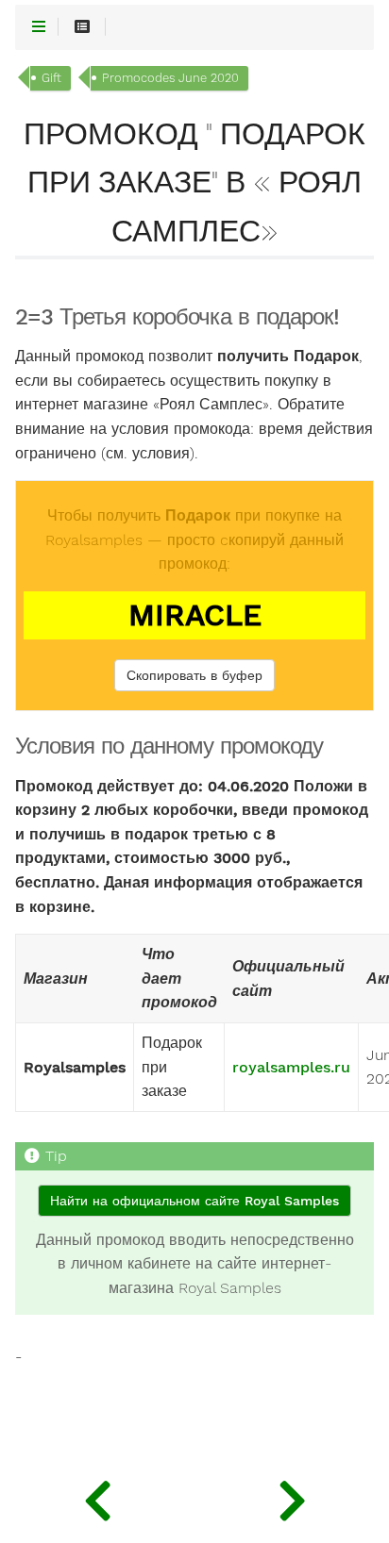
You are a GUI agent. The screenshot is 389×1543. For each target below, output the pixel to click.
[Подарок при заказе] (291, 1496)
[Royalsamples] (97, 1496)
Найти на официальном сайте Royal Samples (194, 1200)
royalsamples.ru (291, 1067)
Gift (51, 78)
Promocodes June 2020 (170, 78)
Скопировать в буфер (194, 675)
